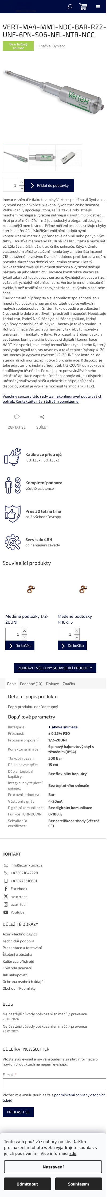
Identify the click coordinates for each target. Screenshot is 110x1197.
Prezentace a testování (22, 947)
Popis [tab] (11, 683)
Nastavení (53, 1166)
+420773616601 (24, 881)
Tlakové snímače (63, 727)
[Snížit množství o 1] (21, 188)
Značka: (51, 46)
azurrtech (19, 896)
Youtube (18, 912)
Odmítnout (27, 1183)
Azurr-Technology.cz (20, 934)
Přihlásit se (18, 1112)
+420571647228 (24, 872)
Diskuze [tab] (52, 683)
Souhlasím (78, 1183)
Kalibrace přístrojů (18, 961)
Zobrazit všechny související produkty (55, 668)
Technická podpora (18, 941)
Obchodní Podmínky (19, 988)
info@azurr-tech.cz (26, 865)
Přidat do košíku (49, 185)
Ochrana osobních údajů (23, 981)
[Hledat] (70, 6)
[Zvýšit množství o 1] (21, 182)
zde (72, 1153)
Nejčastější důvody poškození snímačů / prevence (45, 1014)
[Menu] (98, 6)
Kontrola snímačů (17, 968)
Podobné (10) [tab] (31, 683)
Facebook (19, 888)
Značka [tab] (69, 683)
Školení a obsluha (17, 954)
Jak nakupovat (15, 975)
